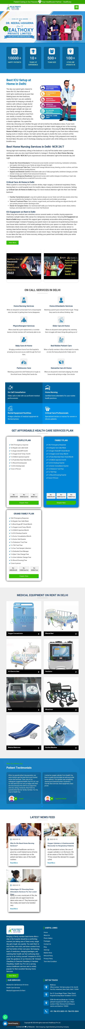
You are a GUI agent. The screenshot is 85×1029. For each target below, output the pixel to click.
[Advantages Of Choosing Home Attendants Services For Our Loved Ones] (23, 881)
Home (46, 932)
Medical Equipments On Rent (15, 990)
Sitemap (46, 950)
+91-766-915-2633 (57, 1011)
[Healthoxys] (76, 7)
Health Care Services (13, 987)
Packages (47, 941)
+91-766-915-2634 (71, 1011)
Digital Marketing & (51, 1027)
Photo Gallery (48, 938)
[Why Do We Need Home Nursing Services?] (23, 835)
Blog (45, 947)
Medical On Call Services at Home (17, 985)
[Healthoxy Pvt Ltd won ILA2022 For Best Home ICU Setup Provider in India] (61, 266)
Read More (14, 863)
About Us (47, 935)
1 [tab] (42, 806)
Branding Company (63, 1027)
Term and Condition (50, 961)
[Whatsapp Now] (5, 1017)
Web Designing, (40, 1027)
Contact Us (47, 944)
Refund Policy (48, 956)
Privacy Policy (48, 958)
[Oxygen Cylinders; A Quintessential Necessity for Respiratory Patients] (61, 835)
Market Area (48, 953)
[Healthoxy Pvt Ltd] (13, 7)
